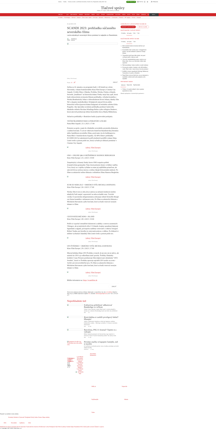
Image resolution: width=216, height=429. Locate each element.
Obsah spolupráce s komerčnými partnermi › (132, 93)
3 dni (134, 33)
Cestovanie (114, 17)
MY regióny (127, 17)
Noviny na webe (72, 1)
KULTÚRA (117, 14)
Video (93, 412)
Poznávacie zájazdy (80, 360)
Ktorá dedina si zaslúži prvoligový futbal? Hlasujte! (101, 318)
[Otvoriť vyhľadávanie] (157, 14)
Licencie (91, 426)
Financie (121, 17)
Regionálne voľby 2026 (98, 1)
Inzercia (36, 426)
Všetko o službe (143, 26)
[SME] (95, 6)
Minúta (126, 399)
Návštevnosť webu (43, 426)
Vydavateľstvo (30, 426)
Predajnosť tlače (53, 426)
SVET (98, 14)
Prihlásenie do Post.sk (6, 426)
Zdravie (79, 17)
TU (89, 293)
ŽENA (138, 14)
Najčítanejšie (136, 85)
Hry (92, 1)
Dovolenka (93, 353)
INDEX (93, 14)
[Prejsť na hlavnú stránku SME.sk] (4, 417)
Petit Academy (62, 426)
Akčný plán (86, 426)
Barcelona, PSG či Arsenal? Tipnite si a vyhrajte (100, 331)
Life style (95, 17)
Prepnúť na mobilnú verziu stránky (9, 414)
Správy (60, 1)
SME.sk (60, 14)
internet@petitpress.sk (101, 293)
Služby (65, 1)
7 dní (138, 33)
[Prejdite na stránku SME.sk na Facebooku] (1, 425)
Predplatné (28, 417)
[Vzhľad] (148, 2)
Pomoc (40, 417)
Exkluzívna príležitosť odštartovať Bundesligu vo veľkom (98, 306)
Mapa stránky (46, 417)
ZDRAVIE (143, 14)
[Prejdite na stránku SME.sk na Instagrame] (6, 425)
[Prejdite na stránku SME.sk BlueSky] (10, 425)
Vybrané (123, 85)
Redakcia (16, 417)
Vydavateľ (22, 417)
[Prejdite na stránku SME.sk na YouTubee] (8, 425)
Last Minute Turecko (80, 363)
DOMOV (81, 14)
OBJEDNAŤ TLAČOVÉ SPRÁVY (128, 26)
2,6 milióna (109, 292)
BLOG (149, 14)
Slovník (89, 1)
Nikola (117, 10)
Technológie (67, 17)
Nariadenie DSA (78, 426)
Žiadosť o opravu (99, 426)
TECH (133, 14)
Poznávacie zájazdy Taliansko (72, 360)
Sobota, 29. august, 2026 (103, 10)
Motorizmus (107, 17)
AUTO (128, 14)
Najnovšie (129, 85)
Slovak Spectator (21, 426)
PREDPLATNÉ (131, 1)
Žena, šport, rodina (86, 17)
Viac (105, 1)
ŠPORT (103, 14)
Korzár (133, 17)
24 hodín (129, 33)
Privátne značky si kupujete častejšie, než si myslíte (101, 343)
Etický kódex (34, 417)
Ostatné (139, 17)
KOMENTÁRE (110, 14)
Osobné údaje (70, 426)
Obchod (73, 17)
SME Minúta (73, 14)
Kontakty (10, 417)
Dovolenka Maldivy (80, 366)
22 (67, 14)
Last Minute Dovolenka (81, 1)
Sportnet (14, 426)
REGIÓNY (87, 14)
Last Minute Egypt (80, 369)
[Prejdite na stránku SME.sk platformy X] (3, 425)
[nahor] (51, 417)
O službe (60, 17)
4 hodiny (123, 33)
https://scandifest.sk (90, 280)
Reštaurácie (93, 355)
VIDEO (123, 14)
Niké (85, 312)
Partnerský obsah (127, 81)
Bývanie (101, 17)
